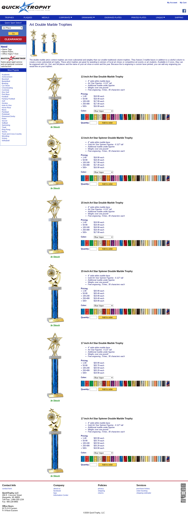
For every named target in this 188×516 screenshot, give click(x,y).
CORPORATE (64, 18)
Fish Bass (6, 94)
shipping (101, 491)
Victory (4, 138)
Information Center (60, 495)
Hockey (5, 103)
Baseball (5, 79)
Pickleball (6, 114)
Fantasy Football (8, 99)
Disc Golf (5, 92)
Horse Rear (6, 108)
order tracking (141, 491)
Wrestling (5, 136)
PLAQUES (28, 18)
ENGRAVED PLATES (113, 18)
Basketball (6, 81)
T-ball (4, 127)
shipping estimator (143, 493)
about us (56, 489)
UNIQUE (159, 18)
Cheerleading (7, 88)
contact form (7, 489)
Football (5, 97)
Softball (5, 123)
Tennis (4, 132)
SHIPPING (179, 18)
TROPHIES (9, 18)
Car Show (6, 86)
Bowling (5, 83)
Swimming (6, 125)
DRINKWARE (87, 18)
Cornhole (5, 90)
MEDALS (45, 18)
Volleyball (6, 141)
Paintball (5, 112)
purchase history (143, 489)
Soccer (4, 121)
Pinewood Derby (8, 116)
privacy (101, 489)
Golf (3, 101)
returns (101, 493)
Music (4, 110)
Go (13, 34)
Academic (6, 75)
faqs (55, 493)
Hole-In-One (7, 105)
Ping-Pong (6, 130)
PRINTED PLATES (138, 18)
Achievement (7, 77)
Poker (4, 119)
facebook (57, 491)
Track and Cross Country (12, 134)
